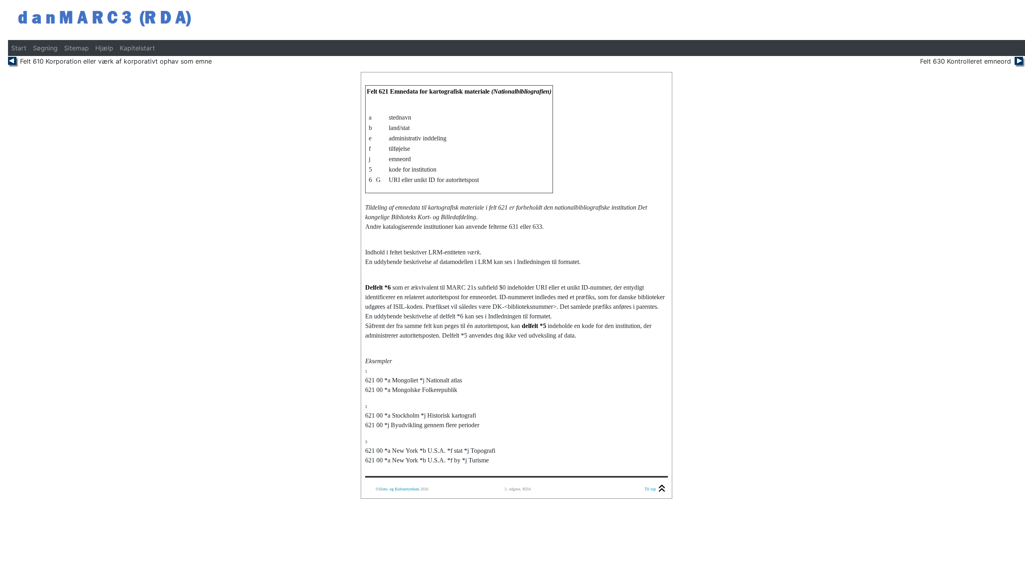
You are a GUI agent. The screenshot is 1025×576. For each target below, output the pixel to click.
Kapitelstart (137, 48)
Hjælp (104, 48)
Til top (650, 489)
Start (18, 48)
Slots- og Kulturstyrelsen (399, 489)
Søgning (45, 48)
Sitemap (76, 48)
